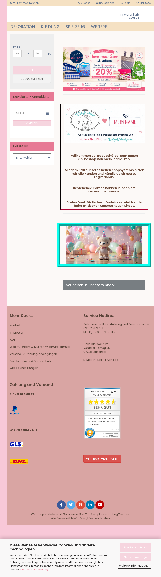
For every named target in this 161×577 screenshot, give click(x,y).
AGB (12, 340)
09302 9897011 (93, 328)
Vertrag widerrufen (102, 459)
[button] (105, 3)
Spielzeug (75, 26)
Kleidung (50, 26)
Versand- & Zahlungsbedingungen (33, 354)
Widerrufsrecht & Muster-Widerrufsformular (40, 347)
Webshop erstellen (44, 514)
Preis (16, 47)
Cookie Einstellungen (24, 368)
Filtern (32, 70)
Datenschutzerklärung (34, 569)
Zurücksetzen (32, 79)
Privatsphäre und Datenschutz (30, 361)
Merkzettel (145, 3)
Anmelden (31, 123)
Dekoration (22, 26)
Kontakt (15, 325)
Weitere (99, 26)
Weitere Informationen (134, 566)
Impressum (17, 332)
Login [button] (126, 3)
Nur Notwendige (135, 557)
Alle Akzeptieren (135, 547)
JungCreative (120, 514)
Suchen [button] (85, 3)
